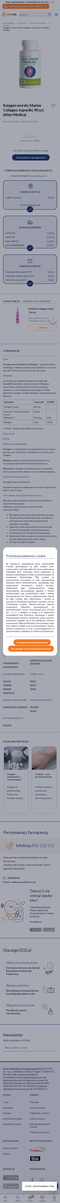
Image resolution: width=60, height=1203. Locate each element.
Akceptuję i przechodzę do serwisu (31, 648)
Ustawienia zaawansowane (32, 642)
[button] (54, 1183)
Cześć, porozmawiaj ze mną (39, 1186)
